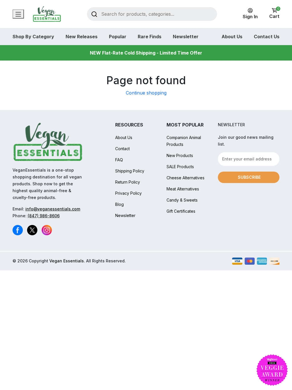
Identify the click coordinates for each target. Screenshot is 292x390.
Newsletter (185, 36)
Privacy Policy (128, 193)
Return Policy (127, 182)
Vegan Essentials (66, 260)
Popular (117, 36)
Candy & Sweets (182, 200)
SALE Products (180, 166)
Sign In (250, 16)
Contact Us (266, 36)
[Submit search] (94, 14)
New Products (180, 155)
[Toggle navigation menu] (18, 14)
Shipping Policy (129, 170)
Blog (119, 204)
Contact (122, 148)
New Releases (82, 36)
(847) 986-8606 (44, 215)
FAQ (119, 159)
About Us (232, 36)
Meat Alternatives (183, 188)
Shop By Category (33, 36)
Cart (274, 13)
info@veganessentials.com (52, 208)
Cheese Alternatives (185, 177)
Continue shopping (146, 93)
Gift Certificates (181, 211)
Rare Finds (149, 36)
